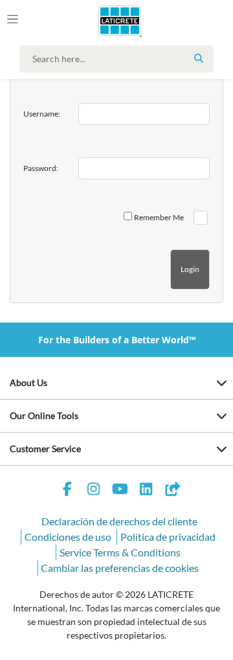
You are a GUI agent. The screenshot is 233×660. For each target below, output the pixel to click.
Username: (41, 114)
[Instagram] (94, 490)
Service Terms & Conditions (120, 552)
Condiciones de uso (68, 536)
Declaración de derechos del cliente (119, 521)
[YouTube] (120, 490)
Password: (40, 168)
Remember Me (159, 217)
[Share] (172, 490)
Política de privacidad (168, 536)
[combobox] (120, 59)
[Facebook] (67, 490)
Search (198, 58)
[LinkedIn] (146, 490)
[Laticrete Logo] (101, 21)
